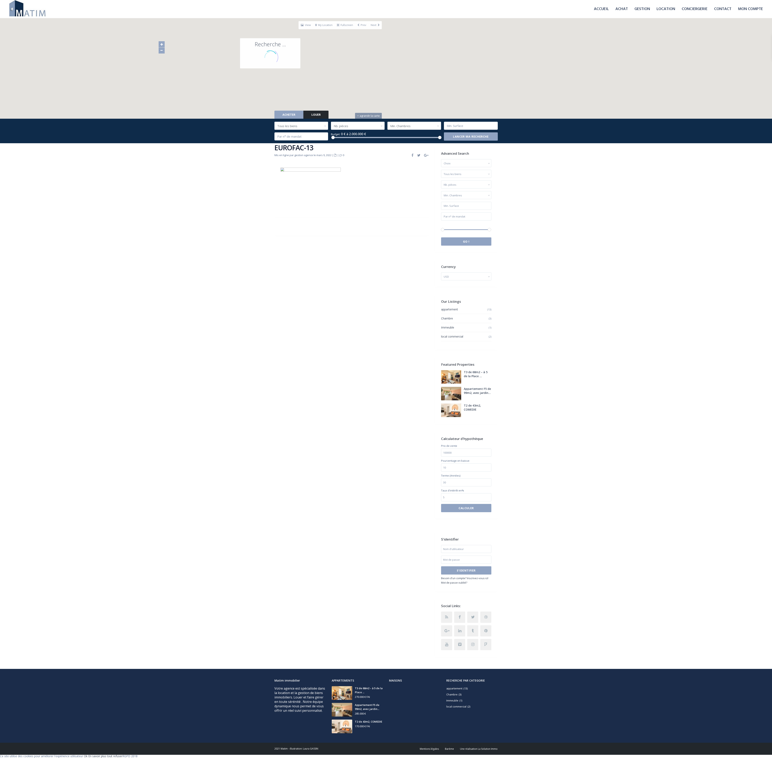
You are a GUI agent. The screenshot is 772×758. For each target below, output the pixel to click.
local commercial (452, 336)
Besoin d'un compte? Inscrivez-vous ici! (464, 578)
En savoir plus (97, 756)
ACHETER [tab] (288, 114)
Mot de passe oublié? (454, 582)
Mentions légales (429, 749)
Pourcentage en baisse (455, 460)
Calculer (466, 508)
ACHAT (621, 9)
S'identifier (466, 570)
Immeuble (447, 327)
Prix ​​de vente (449, 446)
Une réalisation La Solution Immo (479, 749)
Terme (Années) (450, 475)
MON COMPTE (750, 9)
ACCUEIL (601, 9)
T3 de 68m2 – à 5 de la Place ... (476, 374)
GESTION (642, 9)
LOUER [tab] (316, 114)
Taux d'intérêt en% (452, 490)
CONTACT (722, 9)
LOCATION (666, 9)
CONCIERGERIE (694, 9)
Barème (449, 749)
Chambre (447, 318)
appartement (449, 309)
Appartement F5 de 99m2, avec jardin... (477, 391)
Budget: (335, 134)
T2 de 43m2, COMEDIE (472, 407)
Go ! (466, 241)
